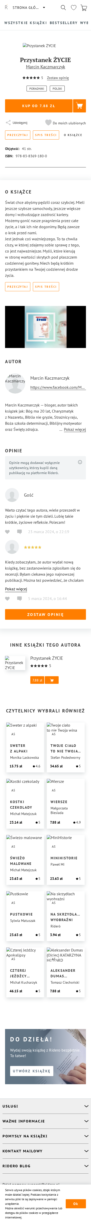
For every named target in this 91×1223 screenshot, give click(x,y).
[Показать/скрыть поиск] (63, 7)
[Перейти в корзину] (83, 7)
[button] (65, 123)
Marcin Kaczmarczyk (45, 67)
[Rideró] (6, 7)
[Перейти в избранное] (73, 7)
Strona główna (28, 7)
